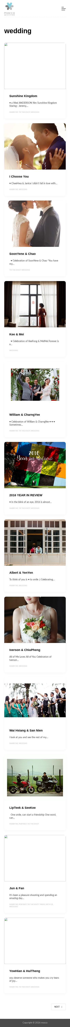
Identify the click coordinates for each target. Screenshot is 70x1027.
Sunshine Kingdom (23, 96)
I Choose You (19, 176)
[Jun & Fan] (35, 858)
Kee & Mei (16, 334)
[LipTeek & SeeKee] (35, 777)
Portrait (23, 824)
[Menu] (64, 8)
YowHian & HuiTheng (24, 971)
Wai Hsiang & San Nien (26, 730)
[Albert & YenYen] (35, 542)
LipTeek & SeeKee (22, 807)
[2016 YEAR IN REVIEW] (35, 465)
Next (57, 1007)
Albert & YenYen (21, 572)
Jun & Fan (16, 888)
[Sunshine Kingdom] (35, 66)
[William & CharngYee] (35, 385)
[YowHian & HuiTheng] (35, 941)
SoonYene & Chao (22, 254)
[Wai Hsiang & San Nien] (35, 700)
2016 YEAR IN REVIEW (25, 495)
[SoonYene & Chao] (35, 224)
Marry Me (13, 112)
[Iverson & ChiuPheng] (35, 620)
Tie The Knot (24, 112)
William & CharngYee (24, 414)
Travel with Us (46, 904)
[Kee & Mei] (35, 304)
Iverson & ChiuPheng (24, 650)
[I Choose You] (35, 146)
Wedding (35, 112)
